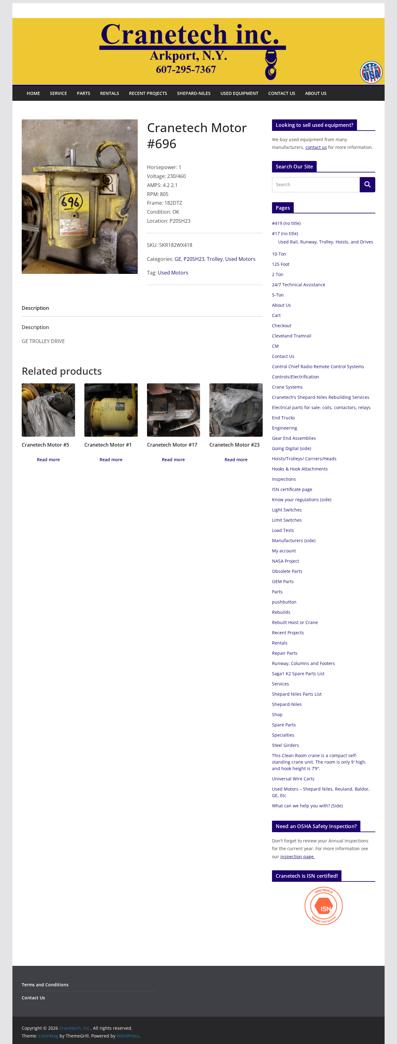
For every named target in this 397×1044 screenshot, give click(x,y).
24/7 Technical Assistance (298, 285)
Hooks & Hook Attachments (300, 469)
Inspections (284, 479)
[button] (130, 128)
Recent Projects (148, 93)
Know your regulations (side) (301, 499)
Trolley (215, 259)
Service (58, 93)
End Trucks (283, 418)
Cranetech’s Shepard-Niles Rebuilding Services (320, 397)
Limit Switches (287, 520)
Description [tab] (35, 308)
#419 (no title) (286, 223)
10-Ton (279, 254)
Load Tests (283, 530)
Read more (48, 459)
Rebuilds (281, 612)
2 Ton (277, 274)
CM (275, 346)
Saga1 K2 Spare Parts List (298, 673)
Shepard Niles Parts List (297, 694)
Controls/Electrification (295, 377)
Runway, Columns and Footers (303, 663)
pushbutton (284, 602)
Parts (83, 93)
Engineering (284, 428)
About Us (316, 93)
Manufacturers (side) (293, 540)
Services (280, 684)
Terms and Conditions (45, 985)
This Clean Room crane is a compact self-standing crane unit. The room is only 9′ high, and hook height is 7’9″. (319, 761)
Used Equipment (239, 93)
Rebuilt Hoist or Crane (295, 622)
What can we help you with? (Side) (307, 806)
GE (178, 259)
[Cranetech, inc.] (198, 22)
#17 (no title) (285, 233)
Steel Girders (285, 745)
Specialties (283, 735)
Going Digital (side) (291, 448)
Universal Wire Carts (293, 779)
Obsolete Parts (287, 571)
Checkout (281, 325)
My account (284, 551)
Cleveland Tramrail (291, 336)
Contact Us (281, 93)
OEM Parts (283, 581)
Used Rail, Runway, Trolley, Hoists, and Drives (325, 242)
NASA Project (285, 561)
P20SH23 (194, 259)
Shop (277, 714)
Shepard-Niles (194, 93)
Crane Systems (287, 387)
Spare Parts (284, 725)
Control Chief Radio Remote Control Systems (318, 366)
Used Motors (240, 259)
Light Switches (287, 510)
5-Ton (278, 295)
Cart (276, 315)
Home (33, 93)
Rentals (109, 93)
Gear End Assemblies (294, 438)
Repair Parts (284, 653)
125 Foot (280, 264)
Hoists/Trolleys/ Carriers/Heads (304, 459)
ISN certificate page (292, 489)
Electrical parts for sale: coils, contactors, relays (321, 407)
